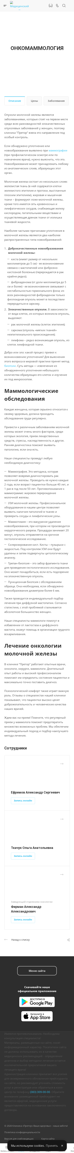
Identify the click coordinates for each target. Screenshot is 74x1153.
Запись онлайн (23, 800)
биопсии (10, 366)
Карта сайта (47, 1138)
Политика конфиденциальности (22, 1132)
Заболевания (56, 101)
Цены (34, 101)
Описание (14, 101)
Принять (52, 1146)
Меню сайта (37, 971)
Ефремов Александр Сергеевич (35, 792)
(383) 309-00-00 (40, 1092)
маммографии (58, 150)
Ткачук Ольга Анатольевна (32, 848)
